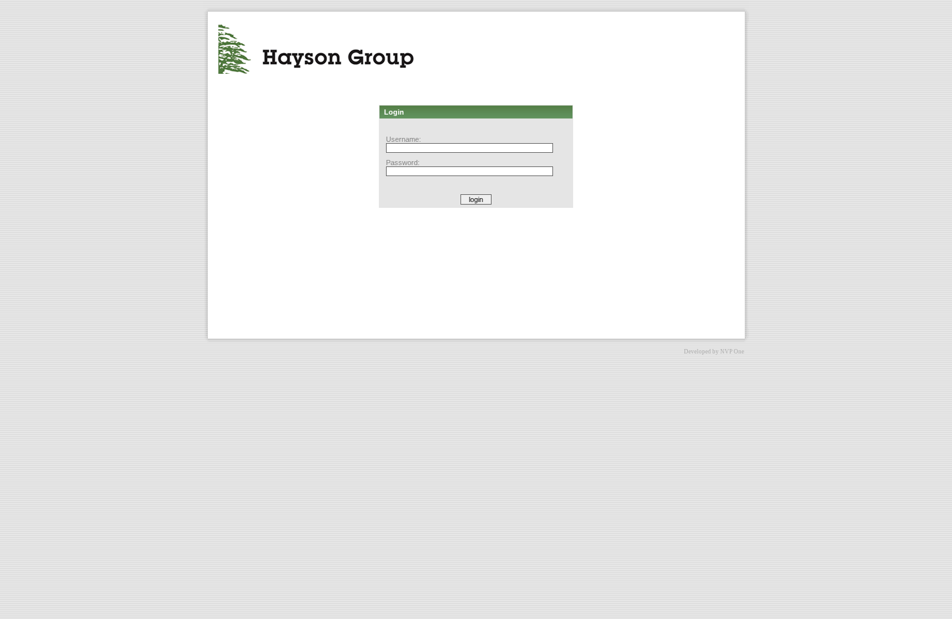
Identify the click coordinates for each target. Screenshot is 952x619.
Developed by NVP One (714, 351)
